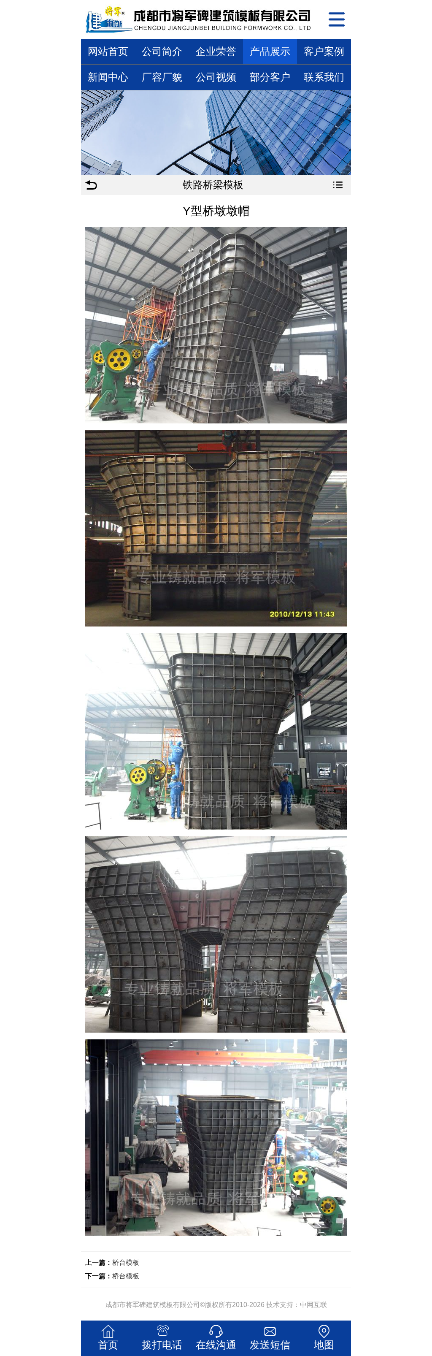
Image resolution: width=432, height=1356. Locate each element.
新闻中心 (108, 77)
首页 (108, 1345)
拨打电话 (162, 1345)
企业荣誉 (216, 51)
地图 (324, 1345)
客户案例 (324, 51)
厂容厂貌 (162, 77)
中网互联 (313, 1304)
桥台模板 (125, 1262)
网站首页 (108, 51)
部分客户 (270, 77)
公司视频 (216, 77)
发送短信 (270, 1345)
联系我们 (324, 77)
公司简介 (162, 51)
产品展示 (270, 51)
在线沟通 (216, 1345)
